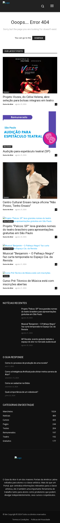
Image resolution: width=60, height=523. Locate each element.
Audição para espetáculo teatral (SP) (26, 151)
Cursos (6, 92)
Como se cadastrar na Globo (17, 383)
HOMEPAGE (38, 38)
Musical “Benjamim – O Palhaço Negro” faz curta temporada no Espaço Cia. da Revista (28, 257)
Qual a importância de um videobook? (21, 392)
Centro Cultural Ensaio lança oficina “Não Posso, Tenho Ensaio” (29, 204)
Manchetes (7, 147)
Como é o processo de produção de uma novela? (26, 363)
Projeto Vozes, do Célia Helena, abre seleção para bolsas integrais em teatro (28, 98)
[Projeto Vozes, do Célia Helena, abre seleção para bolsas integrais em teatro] (30, 75)
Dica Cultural (8, 221)
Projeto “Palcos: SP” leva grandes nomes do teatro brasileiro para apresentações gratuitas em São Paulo (29, 229)
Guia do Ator (8, 104)
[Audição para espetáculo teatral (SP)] (30, 129)
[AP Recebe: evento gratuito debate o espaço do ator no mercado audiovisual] (11, 343)
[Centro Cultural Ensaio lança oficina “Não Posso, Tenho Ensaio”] (30, 180)
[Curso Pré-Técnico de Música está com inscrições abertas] (30, 274)
